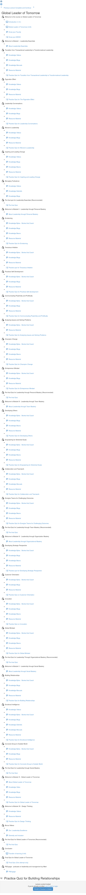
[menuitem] (1, 5)
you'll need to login (51, 886)
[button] (1, 2)
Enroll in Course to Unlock (43, 889)
